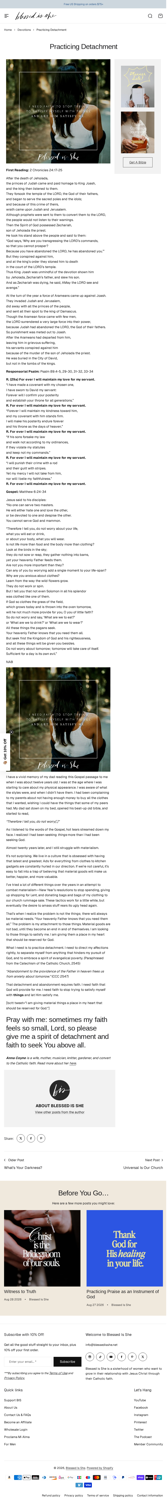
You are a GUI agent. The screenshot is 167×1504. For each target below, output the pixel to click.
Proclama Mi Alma (17, 1437)
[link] (21, 1138)
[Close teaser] (11, 732)
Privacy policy (73, 1495)
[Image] (137, 86)
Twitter (139, 1429)
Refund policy (51, 1495)
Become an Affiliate (18, 1422)
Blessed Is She (75, 1468)
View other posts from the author (60, 1112)
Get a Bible (137, 162)
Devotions (24, 30)
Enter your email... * (22, 1362)
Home (8, 30)
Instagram (141, 1415)
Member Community (148, 1444)
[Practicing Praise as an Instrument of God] (125, 1248)
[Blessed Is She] (35, 15)
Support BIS (12, 1400)
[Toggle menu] (6, 15)
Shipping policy (123, 1495)
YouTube (140, 1400)
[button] (5, 752)
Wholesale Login (15, 1429)
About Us (10, 1407)
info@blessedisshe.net (102, 1345)
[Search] (149, 15)
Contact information (150, 1495)
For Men (10, 1444)
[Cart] (160, 15)
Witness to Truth (20, 1291)
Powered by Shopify (100, 1468)
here (72, 1063)
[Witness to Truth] (42, 1248)
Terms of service (98, 1495)
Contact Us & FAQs (17, 1415)
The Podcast (143, 1437)
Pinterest (140, 1422)
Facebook (141, 1407)
